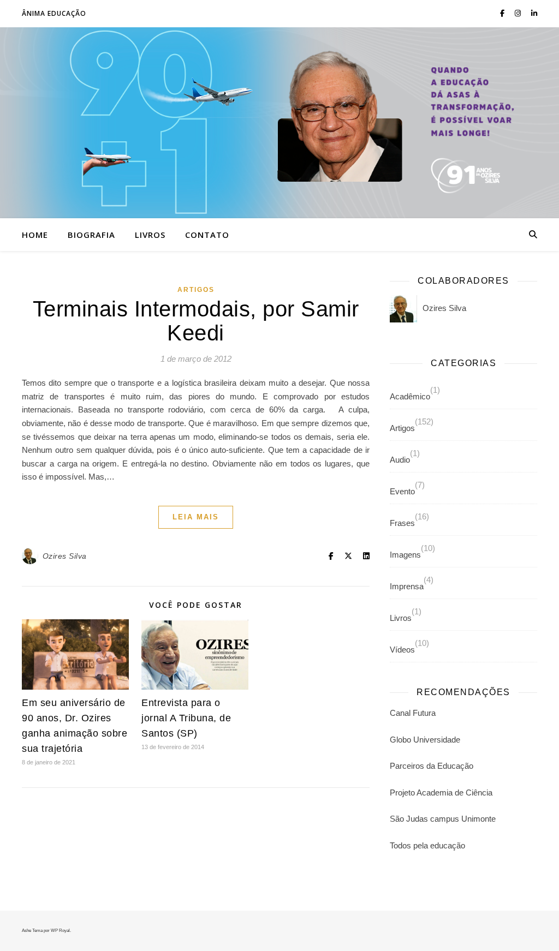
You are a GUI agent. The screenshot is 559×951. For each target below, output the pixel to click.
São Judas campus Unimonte (443, 818)
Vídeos (402, 649)
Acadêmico (410, 396)
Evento (402, 491)
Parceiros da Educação (431, 765)
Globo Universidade (425, 739)
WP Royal (60, 930)
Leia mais (196, 517)
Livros (150, 234)
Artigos (196, 290)
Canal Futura (413, 712)
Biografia (91, 234)
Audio (400, 459)
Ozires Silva (65, 556)
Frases (402, 523)
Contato (207, 234)
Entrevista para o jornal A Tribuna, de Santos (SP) (186, 718)
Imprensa (407, 586)
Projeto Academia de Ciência (441, 792)
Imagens (405, 554)
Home (35, 234)
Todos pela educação (427, 845)
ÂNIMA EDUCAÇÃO (54, 13)
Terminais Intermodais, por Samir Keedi (196, 321)
